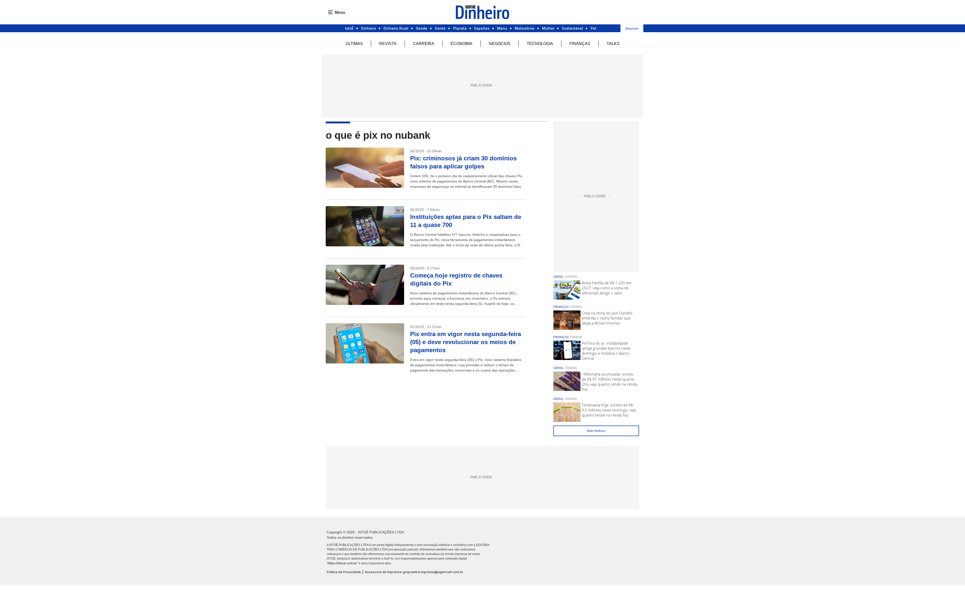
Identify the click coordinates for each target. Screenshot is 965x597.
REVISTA (388, 43)
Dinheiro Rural (395, 28)
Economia (461, 43)
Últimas (354, 43)
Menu (502, 28)
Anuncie (631, 28)
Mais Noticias (596, 431)
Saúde (421, 28)
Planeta (460, 28)
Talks (613, 43)
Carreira (423, 43)
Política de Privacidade (344, 572)
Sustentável (572, 28)
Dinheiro (368, 28)
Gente (440, 28)
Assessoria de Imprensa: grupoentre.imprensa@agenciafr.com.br (414, 572)
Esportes (482, 28)
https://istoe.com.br (342, 563)
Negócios (499, 43)
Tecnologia (540, 43)
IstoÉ (349, 28)
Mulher (548, 28)
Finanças (579, 43)
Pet (593, 28)
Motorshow (525, 28)
